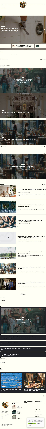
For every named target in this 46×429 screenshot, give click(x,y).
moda (18, 218)
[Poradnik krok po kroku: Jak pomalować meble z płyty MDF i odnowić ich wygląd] (23, 132)
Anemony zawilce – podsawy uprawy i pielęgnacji (12, 342)
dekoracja (19, 234)
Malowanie (3, 386)
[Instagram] (2, 417)
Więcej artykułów (42, 59)
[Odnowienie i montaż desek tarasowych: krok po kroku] (8, 253)
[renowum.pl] (5, 405)
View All (43, 184)
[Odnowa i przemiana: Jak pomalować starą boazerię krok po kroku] (11, 380)
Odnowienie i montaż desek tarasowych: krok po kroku (30, 251)
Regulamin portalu (38, 411)
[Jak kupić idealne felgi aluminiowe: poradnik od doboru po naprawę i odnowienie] (23, 80)
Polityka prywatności (38, 414)
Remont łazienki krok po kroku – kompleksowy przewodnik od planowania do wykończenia (19, 407)
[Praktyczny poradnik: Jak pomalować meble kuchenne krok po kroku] (8, 191)
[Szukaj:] (40, 405)
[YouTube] (7, 415)
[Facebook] (2, 415)
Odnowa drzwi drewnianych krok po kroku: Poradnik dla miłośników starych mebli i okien (34, 390)
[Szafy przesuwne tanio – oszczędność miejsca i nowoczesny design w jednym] (14, 417)
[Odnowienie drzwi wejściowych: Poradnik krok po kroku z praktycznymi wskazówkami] (23, 105)
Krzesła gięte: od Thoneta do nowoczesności (11, 354)
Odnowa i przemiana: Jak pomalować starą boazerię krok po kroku (11, 390)
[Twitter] (5, 415)
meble (19, 265)
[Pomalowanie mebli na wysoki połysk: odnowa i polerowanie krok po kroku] (8, 268)
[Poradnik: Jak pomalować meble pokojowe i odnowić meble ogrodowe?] (23, 166)
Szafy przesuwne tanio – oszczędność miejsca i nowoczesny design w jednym (17, 348)
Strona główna (4, 7)
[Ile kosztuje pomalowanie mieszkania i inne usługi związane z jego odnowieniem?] (8, 284)
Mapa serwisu (37, 416)
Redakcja (19, 192)
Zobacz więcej (42, 146)
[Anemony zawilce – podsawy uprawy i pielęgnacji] (23, 33)
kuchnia (19, 187)
